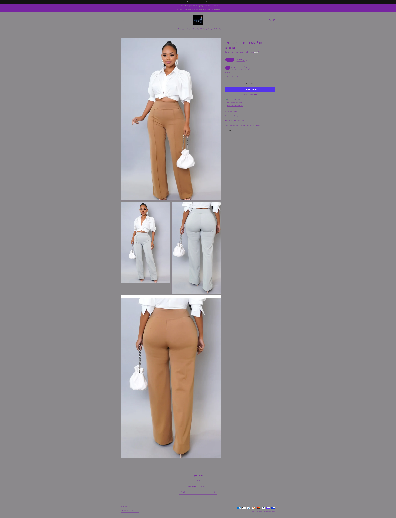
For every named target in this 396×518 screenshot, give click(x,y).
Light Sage (241, 60)
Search (198, 480)
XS (247, 68)
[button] (123, 19)
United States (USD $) (128, 510)
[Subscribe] (214, 492)
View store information (235, 106)
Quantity (227, 72)
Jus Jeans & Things (260, 511)
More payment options (250, 94)
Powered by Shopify (270, 511)
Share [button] (230, 131)
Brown (229, 60)
